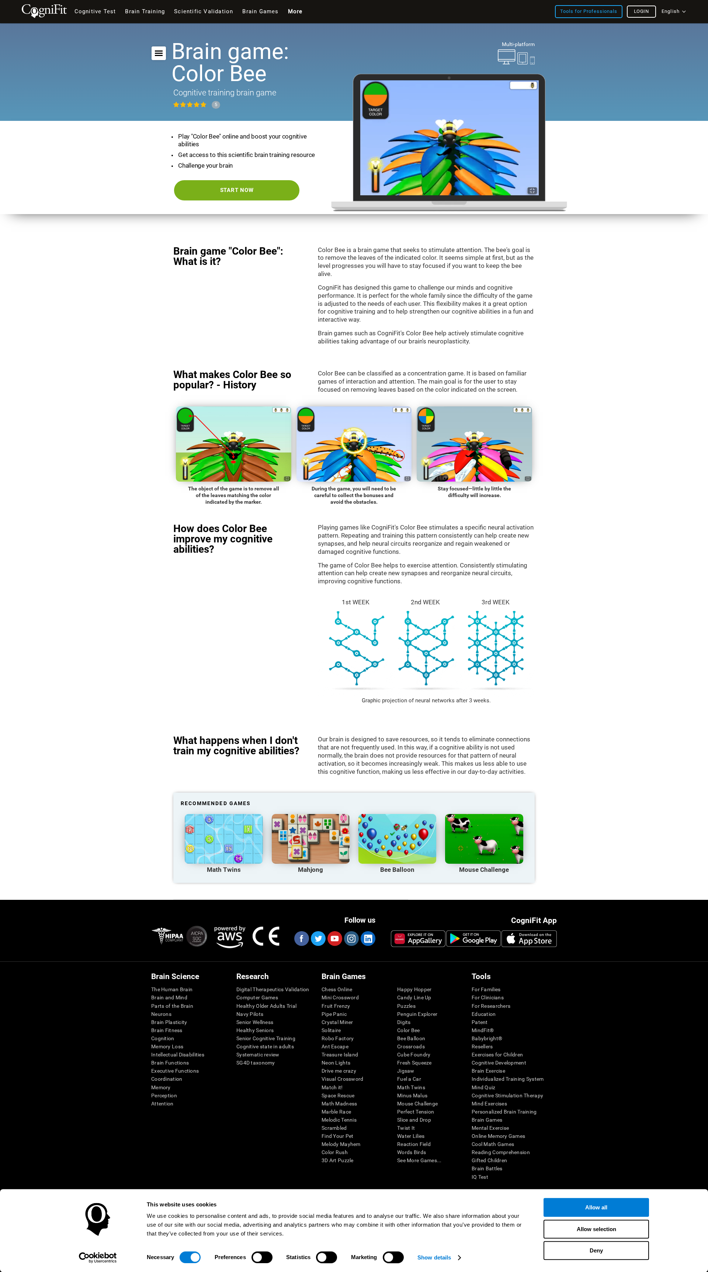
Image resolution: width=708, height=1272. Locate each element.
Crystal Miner (337, 1022)
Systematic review (258, 1055)
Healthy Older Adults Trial (266, 1006)
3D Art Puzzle (338, 1160)
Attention (162, 1104)
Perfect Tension (415, 1112)
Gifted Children (489, 1160)
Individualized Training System (508, 1079)
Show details (434, 1257)
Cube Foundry (413, 1055)
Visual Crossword (342, 1079)
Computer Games (257, 997)
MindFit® (483, 1030)
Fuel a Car (409, 1079)
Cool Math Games (493, 1144)
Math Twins (411, 1087)
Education (484, 1014)
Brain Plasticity (169, 1022)
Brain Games (487, 1120)
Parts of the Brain (172, 1006)
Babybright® (487, 1038)
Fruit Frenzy (336, 1006)
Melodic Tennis (339, 1120)
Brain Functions (170, 1063)
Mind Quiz (484, 1087)
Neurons (161, 1014)
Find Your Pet (338, 1136)
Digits (404, 1022)
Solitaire (331, 1030)
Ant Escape (335, 1046)
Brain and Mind (169, 997)
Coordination (166, 1079)
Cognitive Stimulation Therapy (507, 1095)
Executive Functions (175, 1071)
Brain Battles (487, 1168)
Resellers (482, 1046)
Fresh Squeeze (414, 1063)
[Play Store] (473, 938)
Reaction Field (414, 1144)
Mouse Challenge (417, 1104)
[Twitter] (318, 938)
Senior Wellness (254, 1022)
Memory (161, 1087)
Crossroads (411, 1046)
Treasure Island (340, 1055)
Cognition (162, 1038)
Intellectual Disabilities (177, 1055)
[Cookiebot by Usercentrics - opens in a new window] (98, 1257)
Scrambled (334, 1128)
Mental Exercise (490, 1128)
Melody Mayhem (341, 1144)
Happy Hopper (414, 989)
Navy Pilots (249, 1014)
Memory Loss (167, 1046)
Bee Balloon (411, 1038)
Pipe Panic (334, 1014)
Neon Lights (336, 1063)
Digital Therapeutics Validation (272, 989)
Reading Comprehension (501, 1152)
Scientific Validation (203, 11)
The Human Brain (171, 989)
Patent (480, 1022)
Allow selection (596, 1229)
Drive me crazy (339, 1071)
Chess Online (337, 989)
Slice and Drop (414, 1120)
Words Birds (411, 1152)
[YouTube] (334, 938)
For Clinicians (488, 997)
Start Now (237, 190)
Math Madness (339, 1104)
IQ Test (480, 1177)
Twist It (406, 1128)
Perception (164, 1095)
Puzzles (406, 1006)
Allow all (596, 1207)
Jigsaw (405, 1071)
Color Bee (408, 1030)
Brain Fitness (167, 1030)
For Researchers (491, 1006)
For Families (486, 989)
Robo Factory (338, 1038)
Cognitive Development (499, 1063)
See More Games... (419, 1160)
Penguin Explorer (417, 1014)
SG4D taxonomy (255, 1063)
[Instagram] (351, 938)
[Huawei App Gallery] (418, 938)
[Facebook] (301, 938)
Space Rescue (338, 1095)
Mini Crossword (340, 997)
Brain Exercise (488, 1071)
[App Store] (529, 938)
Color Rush (335, 1152)
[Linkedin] (367, 938)
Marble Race (336, 1112)
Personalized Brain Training (504, 1112)
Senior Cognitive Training (265, 1038)
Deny (596, 1250)
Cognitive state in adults (265, 1046)
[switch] (262, 1257)
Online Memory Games (498, 1136)
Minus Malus (412, 1095)
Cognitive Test (95, 11)
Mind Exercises (489, 1104)
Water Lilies (410, 1136)
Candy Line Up (414, 997)
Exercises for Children (497, 1055)
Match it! (332, 1087)
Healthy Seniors (255, 1030)
